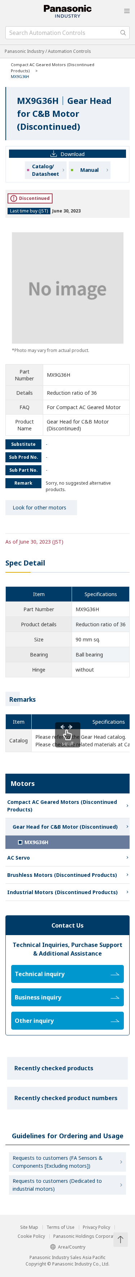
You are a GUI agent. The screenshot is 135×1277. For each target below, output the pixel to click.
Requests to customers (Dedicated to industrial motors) (57, 1184)
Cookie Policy (31, 1236)
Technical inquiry (39, 974)
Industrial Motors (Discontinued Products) (62, 892)
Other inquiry (34, 1021)
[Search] (123, 33)
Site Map (29, 1227)
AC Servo (18, 857)
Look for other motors (39, 507)
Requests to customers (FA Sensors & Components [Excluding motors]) (58, 1161)
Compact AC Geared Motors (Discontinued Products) (62, 805)
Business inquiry (38, 997)
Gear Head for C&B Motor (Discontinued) (65, 826)
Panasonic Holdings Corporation (87, 1236)
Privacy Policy (96, 1227)
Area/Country (71, 1247)
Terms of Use (60, 1227)
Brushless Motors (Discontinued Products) (62, 874)
